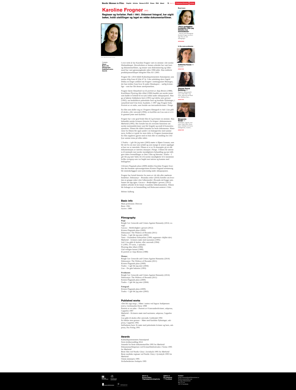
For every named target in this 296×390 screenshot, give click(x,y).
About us (145, 375)
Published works (107, 69)
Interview (181, 41)
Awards (104, 71)
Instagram (168, 377)
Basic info (105, 66)
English (128, 3)
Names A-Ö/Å (144, 3)
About (162, 3)
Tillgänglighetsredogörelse (151, 379)
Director (181, 69)
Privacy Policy (146, 377)
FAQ (157, 3)
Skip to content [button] (5, 1)
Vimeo (152, 3)
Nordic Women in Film (113, 3)
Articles (135, 3)
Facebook (165, 379)
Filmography (106, 67)
